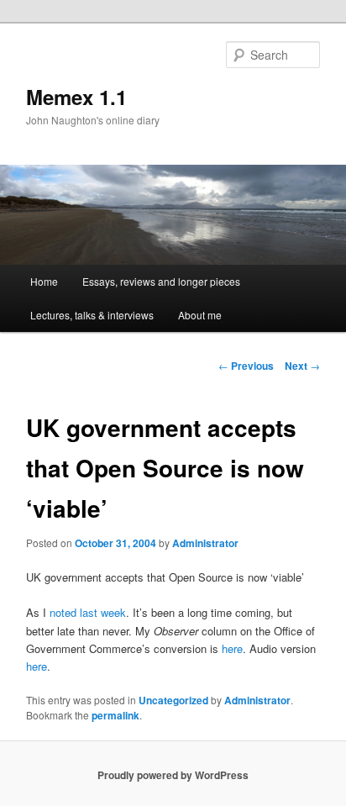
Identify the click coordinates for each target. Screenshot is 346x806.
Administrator (205, 543)
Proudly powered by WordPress (173, 774)
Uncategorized (173, 700)
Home (44, 281)
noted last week (88, 612)
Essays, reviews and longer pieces (161, 281)
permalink (115, 715)
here (232, 648)
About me (200, 315)
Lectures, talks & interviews (92, 315)
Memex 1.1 (76, 96)
